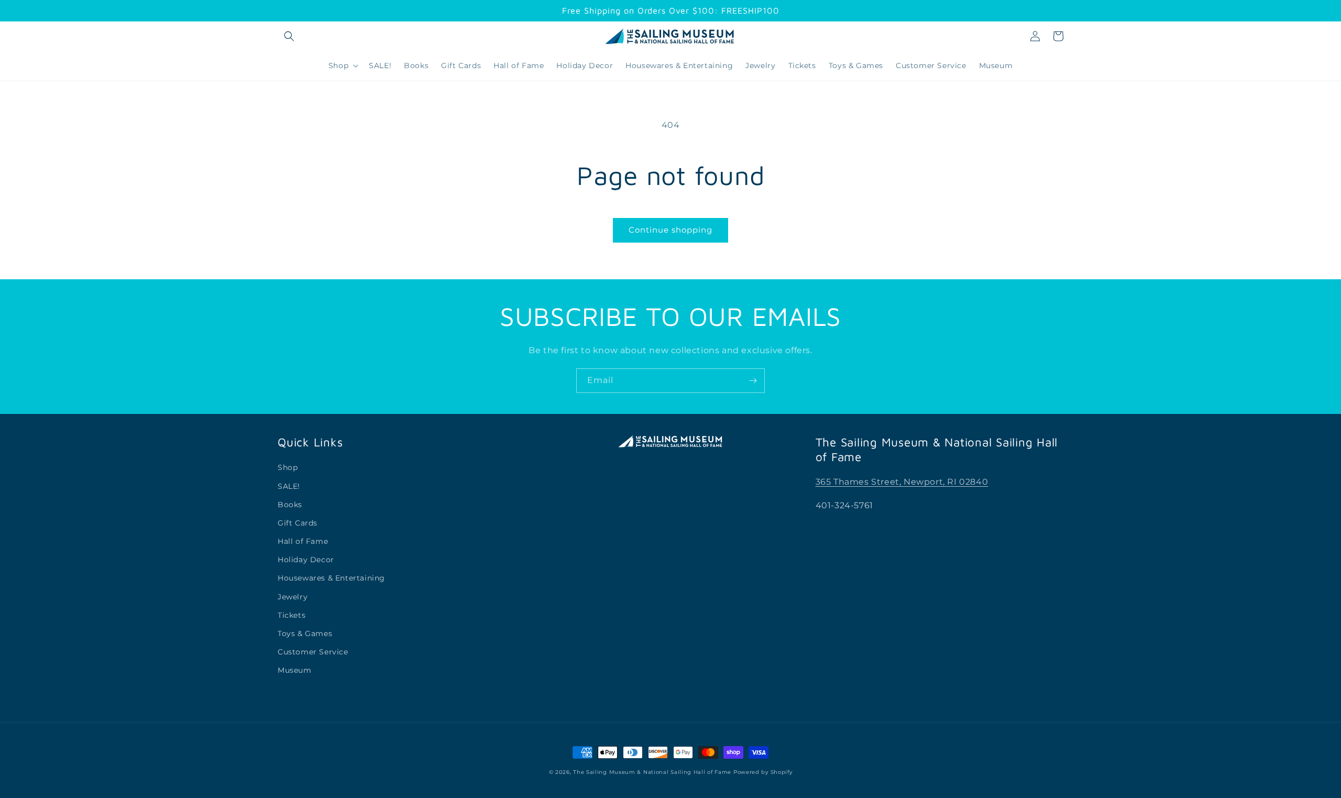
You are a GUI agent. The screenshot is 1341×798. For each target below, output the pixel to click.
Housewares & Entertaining (331, 578)
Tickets (291, 615)
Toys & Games (305, 633)
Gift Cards (297, 523)
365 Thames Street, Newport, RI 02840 (902, 482)
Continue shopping (670, 230)
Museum (295, 670)
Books (290, 504)
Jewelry (292, 597)
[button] (289, 36)
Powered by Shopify (763, 772)
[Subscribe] (752, 380)
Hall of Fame (303, 541)
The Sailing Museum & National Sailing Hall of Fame (652, 772)
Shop (288, 467)
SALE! (289, 486)
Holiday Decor (306, 559)
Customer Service (313, 652)
